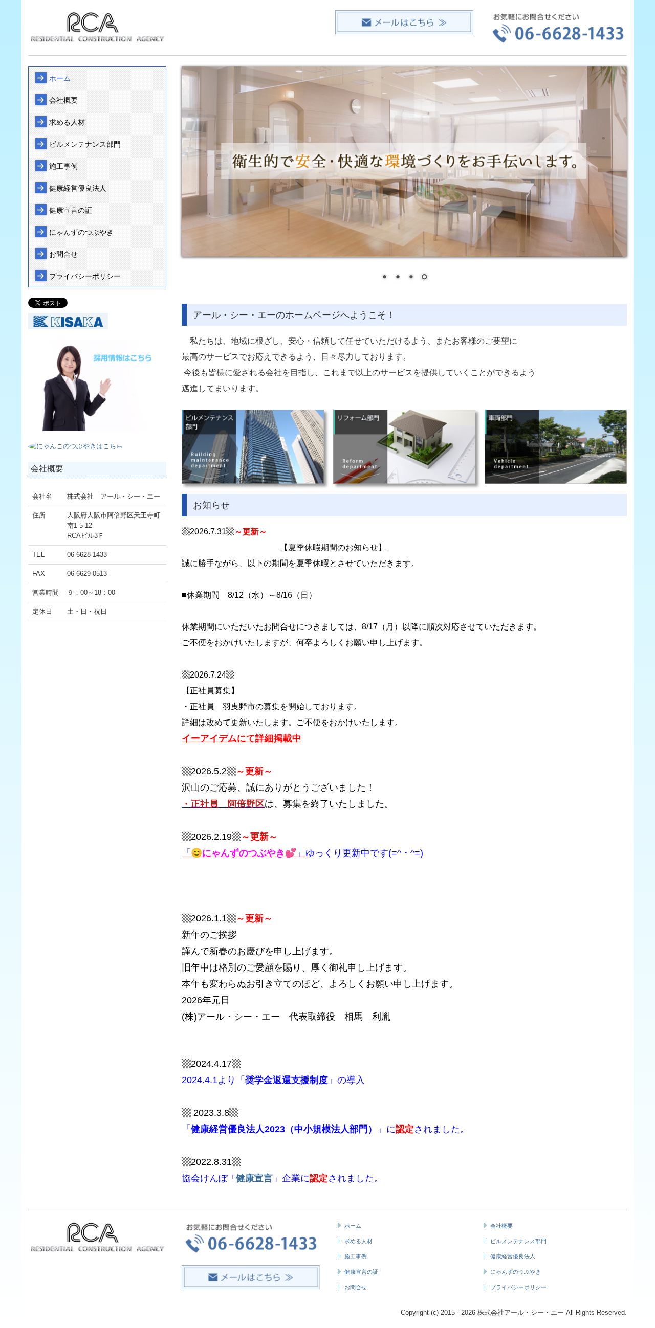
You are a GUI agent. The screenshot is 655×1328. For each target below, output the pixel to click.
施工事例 (63, 166)
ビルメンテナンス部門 (85, 144)
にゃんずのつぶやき (81, 232)
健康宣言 (254, 1178)
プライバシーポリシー (85, 276)
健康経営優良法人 (77, 188)
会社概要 (63, 100)
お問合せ (63, 254)
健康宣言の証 (70, 210)
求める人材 (67, 122)
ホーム (60, 78)
